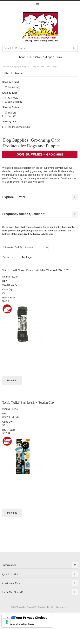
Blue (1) (11, 112)
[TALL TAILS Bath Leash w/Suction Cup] (39, 456)
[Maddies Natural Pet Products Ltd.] (40, 27)
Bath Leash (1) (15, 102)
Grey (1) (11, 116)
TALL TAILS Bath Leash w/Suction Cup (28, 402)
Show (6, 257)
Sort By (18, 247)
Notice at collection (19, 624)
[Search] (74, 48)
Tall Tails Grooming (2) (19, 127)
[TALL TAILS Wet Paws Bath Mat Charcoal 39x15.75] (39, 324)
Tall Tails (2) (13, 87)
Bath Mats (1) (14, 98)
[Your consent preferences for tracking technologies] (6, 622)
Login (59, 57)
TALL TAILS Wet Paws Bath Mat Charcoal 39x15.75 (35, 270)
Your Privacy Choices (31, 618)
